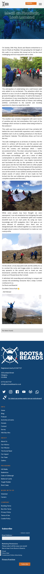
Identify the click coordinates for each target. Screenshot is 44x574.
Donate (3, 423)
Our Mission (5, 448)
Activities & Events (7, 420)
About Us (4, 441)
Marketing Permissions (10, 544)
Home (3, 410)
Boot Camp (5, 485)
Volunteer (4, 494)
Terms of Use (5, 515)
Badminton (4, 472)
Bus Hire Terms (6, 509)
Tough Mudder (6, 482)
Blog (2, 413)
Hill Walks (4, 469)
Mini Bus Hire (5, 433)
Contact (4, 426)
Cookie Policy (5, 518)
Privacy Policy (6, 512)
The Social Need (6, 451)
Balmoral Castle (6, 479)
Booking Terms (6, 506)
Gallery (3, 460)
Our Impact (5, 454)
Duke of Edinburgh (7, 475)
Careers (3, 497)
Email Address (7, 535)
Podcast (4, 417)
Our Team (4, 457)
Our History (5, 444)
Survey (3, 429)
